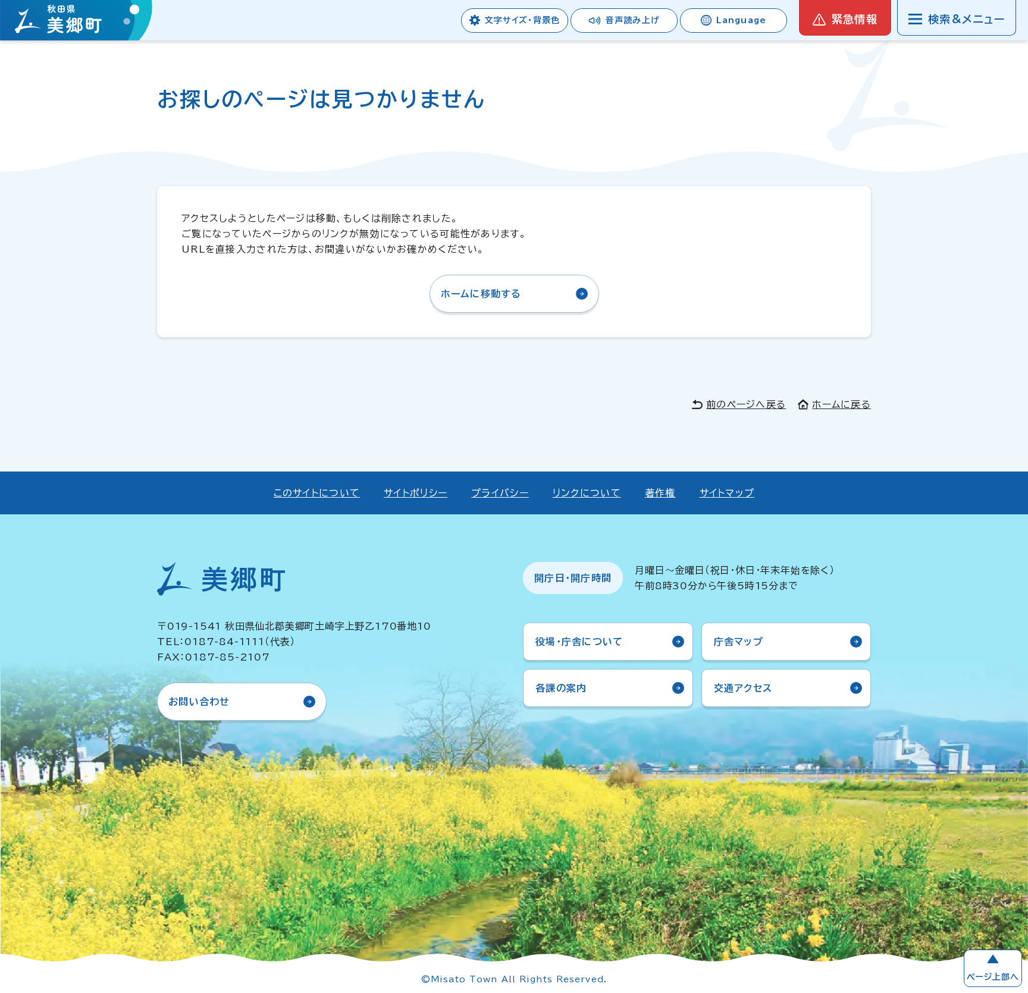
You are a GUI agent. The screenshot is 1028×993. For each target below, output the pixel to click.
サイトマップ (727, 493)
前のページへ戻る (746, 404)
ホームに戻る (841, 404)
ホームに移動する (481, 293)
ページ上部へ (993, 977)
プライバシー (500, 493)
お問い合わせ (199, 701)
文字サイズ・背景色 (522, 20)
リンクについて (587, 493)
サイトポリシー (415, 493)
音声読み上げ (633, 20)
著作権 (660, 493)
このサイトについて (317, 493)
